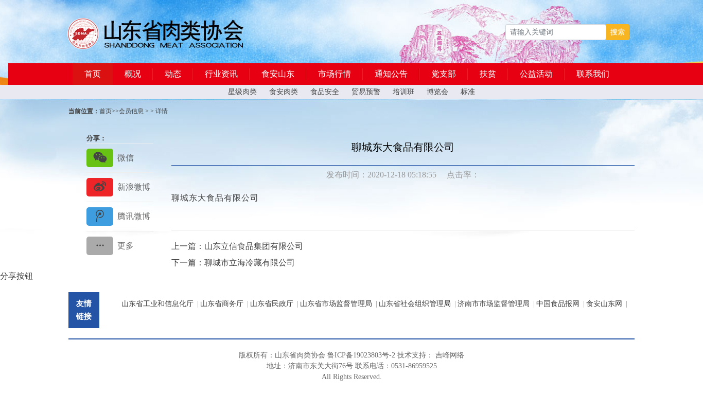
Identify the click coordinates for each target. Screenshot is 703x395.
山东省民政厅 (271, 304)
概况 (133, 73)
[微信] (119, 157)
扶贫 (488, 73)
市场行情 (334, 73)
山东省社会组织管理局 (415, 304)
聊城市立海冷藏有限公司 (249, 262)
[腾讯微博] (119, 216)
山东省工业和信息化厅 (157, 304)
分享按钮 (16, 276)
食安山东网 (604, 304)
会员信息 (131, 111)
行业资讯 (221, 73)
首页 (92, 73)
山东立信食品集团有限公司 (253, 246)
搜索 (617, 32)
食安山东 (277, 73)
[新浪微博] (119, 187)
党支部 (443, 73)
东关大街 (324, 366)
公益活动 (536, 73)
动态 (173, 73)
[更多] (119, 245)
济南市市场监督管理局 (494, 304)
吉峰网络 (449, 355)
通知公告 (391, 73)
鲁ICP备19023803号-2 (361, 355)
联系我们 (592, 73)
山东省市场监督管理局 (336, 304)
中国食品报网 (557, 304)
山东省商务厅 (221, 304)
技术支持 (411, 355)
